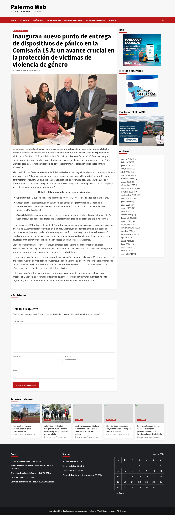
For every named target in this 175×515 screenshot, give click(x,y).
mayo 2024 (126, 247)
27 (125, 487)
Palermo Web (28, 7)
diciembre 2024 (128, 224)
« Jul (116, 493)
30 (146, 487)
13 (125, 476)
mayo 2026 (126, 168)
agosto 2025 (126, 198)
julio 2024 (125, 241)
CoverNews (107, 511)
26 (118, 487)
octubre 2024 (127, 231)
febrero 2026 (127, 178)
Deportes (16, 420)
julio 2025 (125, 201)
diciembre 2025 (128, 185)
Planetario (24, 20)
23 (146, 482)
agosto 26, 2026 (93, 437)
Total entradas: (70, 470)
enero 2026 (126, 182)
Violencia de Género (20, 31)
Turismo (112, 20)
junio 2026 (125, 165)
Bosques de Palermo (73, 20)
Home (13, 20)
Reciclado (79, 420)
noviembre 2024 (128, 227)
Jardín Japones (54, 20)
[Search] (162, 20)
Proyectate (111, 420)
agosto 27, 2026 (62, 437)
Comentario (19, 321)
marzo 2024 (126, 254)
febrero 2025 (127, 218)
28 (132, 487)
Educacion (141, 420)
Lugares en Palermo (95, 20)
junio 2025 (125, 205)
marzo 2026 (126, 175)
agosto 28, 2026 (31, 434)
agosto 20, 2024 (34, 71)
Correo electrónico (71, 358)
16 (146, 476)
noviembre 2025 (128, 188)
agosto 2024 (126, 237)
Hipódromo (38, 20)
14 (132, 476)
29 (139, 487)
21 (132, 482)
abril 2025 (125, 211)
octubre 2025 (127, 191)
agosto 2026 (126, 159)
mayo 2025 (126, 208)
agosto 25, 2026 (155, 437)
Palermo (47, 420)
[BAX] (141, 50)
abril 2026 (125, 172)
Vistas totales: (70, 466)
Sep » (121, 493)
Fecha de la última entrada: (75, 475)
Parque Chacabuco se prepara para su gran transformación (22, 429)
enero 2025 (126, 221)
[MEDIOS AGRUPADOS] (141, 91)
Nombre (17, 356)
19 (118, 482)
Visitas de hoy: (70, 461)
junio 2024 (125, 244)
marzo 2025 (126, 214)
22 (139, 482)
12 (118, 476)
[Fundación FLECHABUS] (141, 131)
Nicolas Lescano (20, 71)
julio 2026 (125, 162)
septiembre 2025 (128, 195)
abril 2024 (125, 250)
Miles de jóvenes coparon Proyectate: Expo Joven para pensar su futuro (118, 429)
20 (125, 482)
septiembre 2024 (128, 234)
